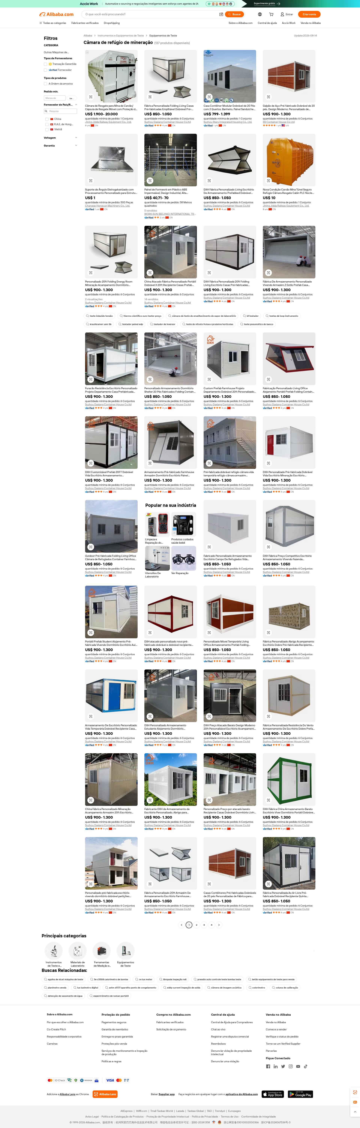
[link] (355, 1092)
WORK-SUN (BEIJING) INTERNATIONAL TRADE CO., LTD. (170, 213)
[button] (221, 14)
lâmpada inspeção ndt (175, 979)
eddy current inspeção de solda (183, 987)
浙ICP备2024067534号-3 (275, 1122)
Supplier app (167, 1094)
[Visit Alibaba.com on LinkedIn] (275, 1066)
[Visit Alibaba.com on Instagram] (290, 1066)
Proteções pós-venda (114, 1043)
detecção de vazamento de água (65, 996)
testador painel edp (132, 324)
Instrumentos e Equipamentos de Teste (121, 35)
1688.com (141, 1110)
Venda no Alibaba (276, 1022)
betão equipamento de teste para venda (273, 979)
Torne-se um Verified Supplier (283, 1043)
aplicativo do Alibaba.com (242, 1094)
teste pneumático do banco (258, 324)
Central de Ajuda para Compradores (232, 1022)
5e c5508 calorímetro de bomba (111, 979)
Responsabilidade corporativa (64, 1036)
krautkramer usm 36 (100, 324)
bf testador (253, 316)
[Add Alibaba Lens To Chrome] (105, 1094)
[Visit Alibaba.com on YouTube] (298, 1066)
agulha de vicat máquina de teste (65, 979)
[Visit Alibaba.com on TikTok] (305, 1066)
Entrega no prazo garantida (117, 1036)
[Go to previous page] (181, 925)
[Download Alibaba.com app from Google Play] (300, 1094)
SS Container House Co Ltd (279, 121)
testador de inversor (164, 324)
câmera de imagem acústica (226, 987)
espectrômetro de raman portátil (111, 996)
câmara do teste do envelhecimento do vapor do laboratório (204, 316)
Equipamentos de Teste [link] (163, 35)
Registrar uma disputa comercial (230, 1036)
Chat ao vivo (218, 1029)
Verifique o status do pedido (282, 1036)
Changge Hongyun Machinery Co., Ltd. (107, 205)
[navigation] (60, 481)
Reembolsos (218, 1043)
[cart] (272, 14)
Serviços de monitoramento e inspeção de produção (124, 1052)
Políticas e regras (112, 1061)
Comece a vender (276, 1029)
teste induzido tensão (101, 316)
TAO (209, 1110)
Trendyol (220, 1110)
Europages (234, 1110)
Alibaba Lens (67, 1094)
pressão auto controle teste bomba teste (219, 979)
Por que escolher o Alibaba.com (65, 1022)
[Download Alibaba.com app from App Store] (273, 1094)
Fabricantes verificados (170, 1022)
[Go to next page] (219, 925)
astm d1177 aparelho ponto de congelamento (132, 987)
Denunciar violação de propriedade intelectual (231, 1052)
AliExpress (127, 1110)
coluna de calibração (287, 987)
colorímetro (258, 987)
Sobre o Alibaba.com (59, 1014)
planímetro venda (57, 987)
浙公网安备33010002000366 (241, 1122)
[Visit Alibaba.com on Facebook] (268, 1066)
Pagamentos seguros (114, 1022)
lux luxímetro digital (87, 987)
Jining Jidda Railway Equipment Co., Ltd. (108, 121)
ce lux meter (145, 979)
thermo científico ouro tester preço (142, 316)
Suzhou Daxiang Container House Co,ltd (167, 121)
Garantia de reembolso (115, 1029)
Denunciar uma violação (225, 1061)
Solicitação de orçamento (171, 1029)
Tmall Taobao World (161, 1110)
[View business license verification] (214, 1122)
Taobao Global (195, 1110)
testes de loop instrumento (283, 316)
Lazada (180, 1110)
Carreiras (52, 1043)
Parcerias (271, 1050)
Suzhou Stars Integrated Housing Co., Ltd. (228, 121)
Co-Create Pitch (56, 1029)
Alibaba (88, 35)
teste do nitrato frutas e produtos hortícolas (209, 324)
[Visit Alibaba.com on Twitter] (283, 1066)
